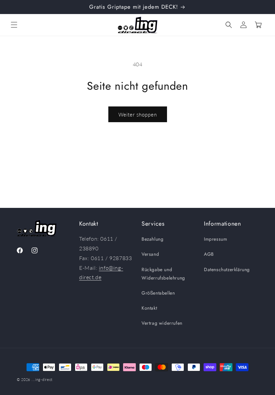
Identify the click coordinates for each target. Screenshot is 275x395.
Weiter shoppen (137, 114)
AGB (209, 254)
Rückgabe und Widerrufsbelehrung (163, 273)
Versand (150, 254)
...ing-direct (42, 379)
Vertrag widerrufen (162, 323)
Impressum (215, 239)
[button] (14, 24)
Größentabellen (158, 293)
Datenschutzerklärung (227, 269)
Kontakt (149, 308)
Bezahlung (152, 239)
